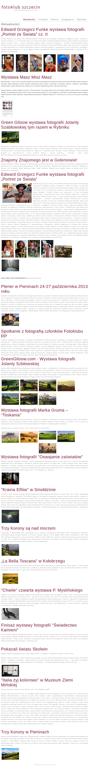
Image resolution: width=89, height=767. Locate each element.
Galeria (54, 19)
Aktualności (29, 19)
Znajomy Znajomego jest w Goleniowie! (39, 160)
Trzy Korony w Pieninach (25, 732)
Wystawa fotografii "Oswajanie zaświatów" (42, 457)
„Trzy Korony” (14, 741)
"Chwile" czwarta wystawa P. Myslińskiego (42, 590)
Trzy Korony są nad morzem (28, 528)
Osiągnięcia (67, 19)
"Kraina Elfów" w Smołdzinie (28, 489)
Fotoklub (43, 19)
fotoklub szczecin (21, 7)
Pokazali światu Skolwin (24, 649)
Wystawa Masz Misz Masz (26, 77)
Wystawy (81, 19)
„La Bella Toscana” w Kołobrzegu (33, 561)
